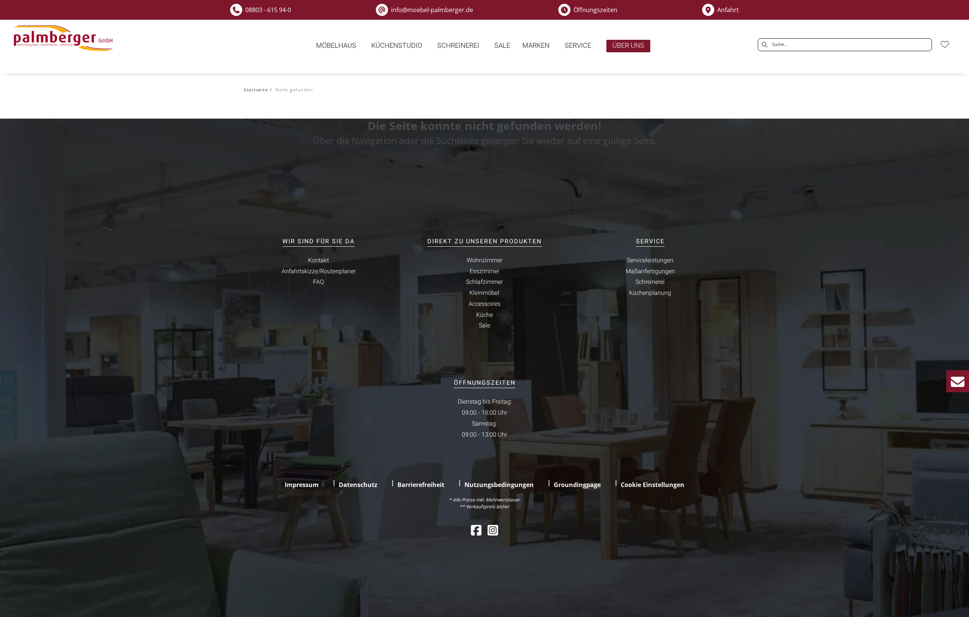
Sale (484, 325)
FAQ (318, 282)
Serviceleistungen (650, 260)
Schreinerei (650, 282)
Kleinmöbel (484, 293)
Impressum (302, 485)
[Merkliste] (945, 44)
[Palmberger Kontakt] (957, 381)
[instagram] (493, 530)
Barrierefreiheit (420, 485)
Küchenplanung (650, 293)
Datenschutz (358, 485)
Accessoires (484, 303)
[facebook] (476, 530)
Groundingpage (577, 485)
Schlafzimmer (484, 282)
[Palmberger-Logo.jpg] (65, 38)
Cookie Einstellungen (652, 485)
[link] (336, 46)
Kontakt (318, 260)
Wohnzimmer (484, 260)
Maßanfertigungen (650, 271)
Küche (484, 314)
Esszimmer (484, 271)
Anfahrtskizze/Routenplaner (319, 271)
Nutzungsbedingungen (499, 485)
